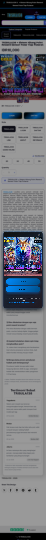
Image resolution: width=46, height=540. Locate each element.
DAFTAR (23, 289)
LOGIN (23, 281)
